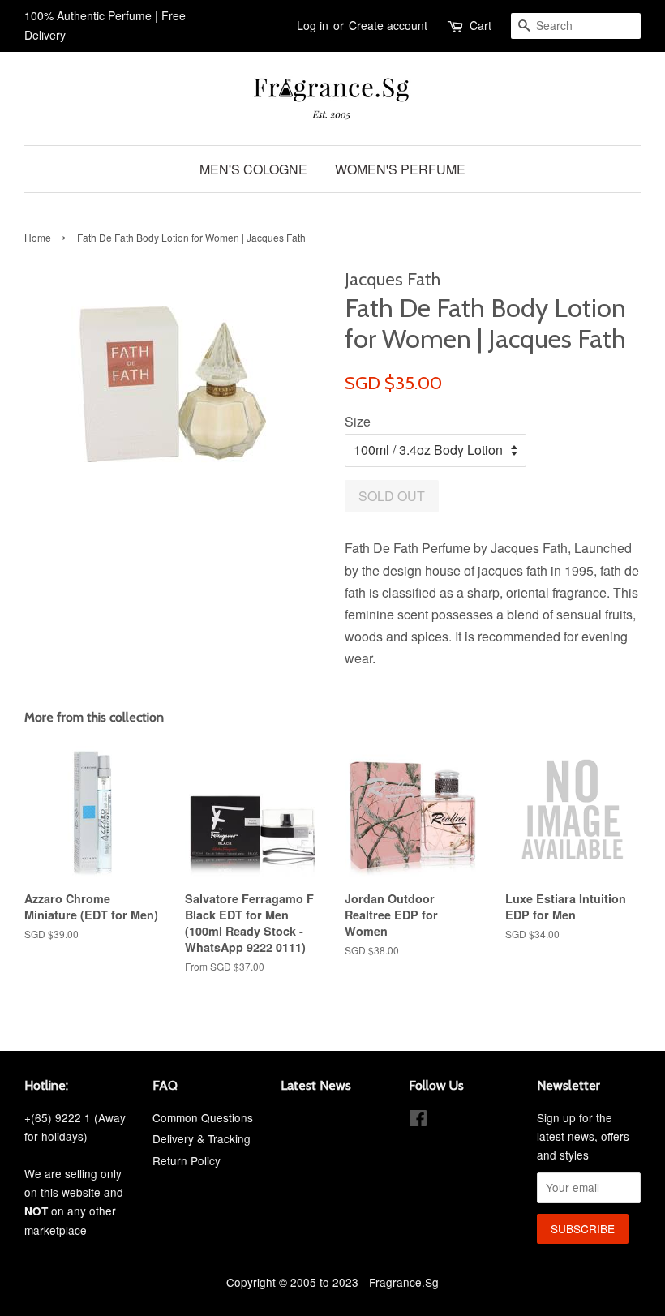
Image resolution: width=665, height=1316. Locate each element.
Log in (312, 25)
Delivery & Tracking (201, 1138)
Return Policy (186, 1160)
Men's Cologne (253, 169)
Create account (388, 25)
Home (37, 237)
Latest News (316, 1085)
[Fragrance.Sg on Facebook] (418, 1120)
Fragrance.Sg (404, 1282)
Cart (480, 25)
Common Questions (202, 1117)
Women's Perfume (400, 169)
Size (358, 421)
